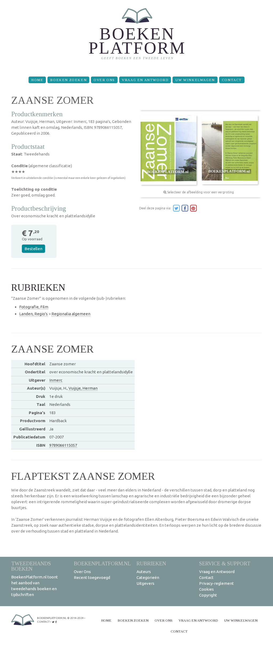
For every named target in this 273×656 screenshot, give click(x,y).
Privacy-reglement (216, 583)
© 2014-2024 (75, 618)
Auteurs (143, 571)
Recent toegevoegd (92, 577)
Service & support (224, 563)
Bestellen (33, 248)
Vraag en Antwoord (145, 80)
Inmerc (55, 380)
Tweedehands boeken (31, 566)
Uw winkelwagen (195, 80)
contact (43, 621)
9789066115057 (63, 445)
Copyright (208, 595)
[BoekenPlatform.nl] (136, 36)
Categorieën (147, 577)
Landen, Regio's (33, 313)
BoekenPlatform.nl (102, 563)
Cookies (206, 589)
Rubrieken (151, 563)
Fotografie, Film (33, 307)
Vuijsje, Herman (83, 388)
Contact (232, 80)
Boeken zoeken (68, 80)
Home (37, 80)
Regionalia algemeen (70, 313)
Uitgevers (145, 583)
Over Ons (104, 80)
